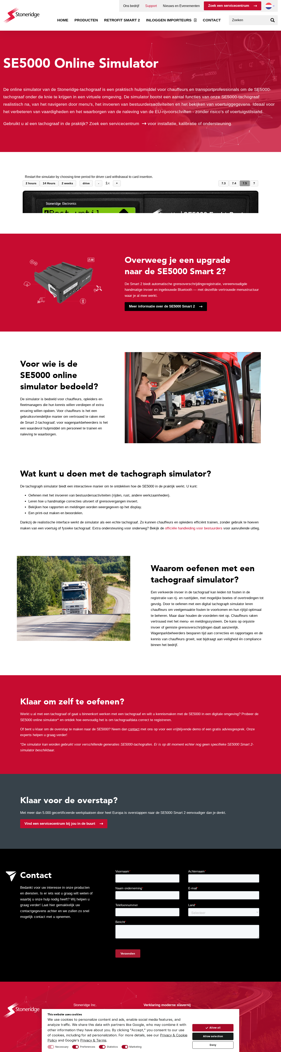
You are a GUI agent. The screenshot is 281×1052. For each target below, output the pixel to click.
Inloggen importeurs (169, 20)
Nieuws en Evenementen (181, 6)
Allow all (215, 1027)
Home (62, 20)
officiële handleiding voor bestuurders (193, 528)
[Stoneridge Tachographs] (21, 13)
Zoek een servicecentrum (228, 6)
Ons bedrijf (131, 6)
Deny (213, 1044)
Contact (212, 20)
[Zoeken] (272, 20)
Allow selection (213, 1036)
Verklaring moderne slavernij (167, 1005)
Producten (86, 20)
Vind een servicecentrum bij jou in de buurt (59, 824)
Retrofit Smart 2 (122, 20)
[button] (268, 6)
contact (133, 729)
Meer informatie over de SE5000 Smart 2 (162, 306)
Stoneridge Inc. (85, 1005)
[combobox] (253, 20)
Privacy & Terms (93, 1040)
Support (151, 6)
